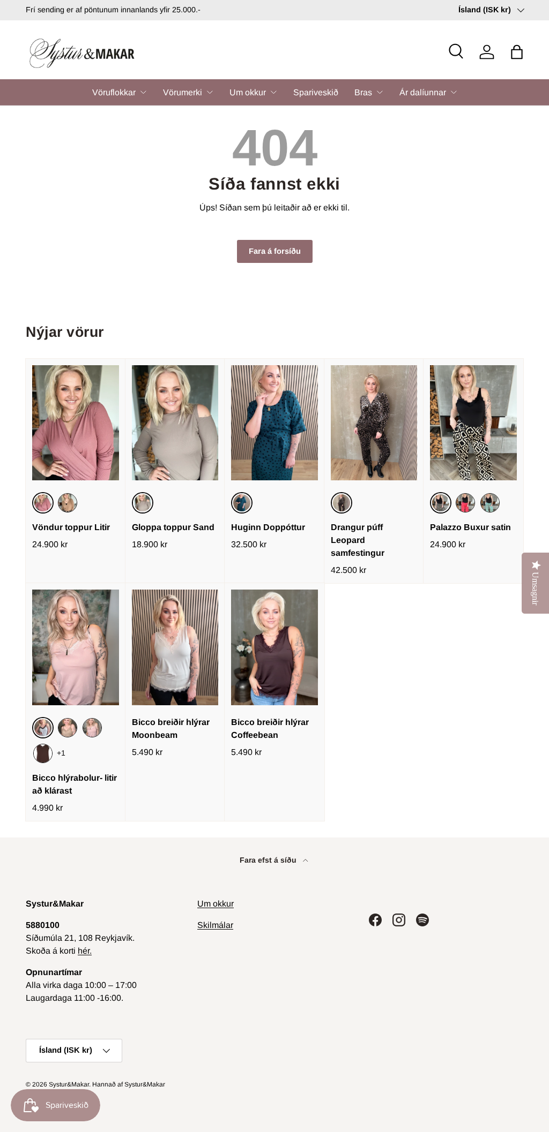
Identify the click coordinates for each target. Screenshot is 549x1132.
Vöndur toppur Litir (71, 527)
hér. (85, 950)
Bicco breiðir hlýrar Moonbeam (171, 728)
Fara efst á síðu (269, 860)
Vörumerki (182, 92)
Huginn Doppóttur (268, 527)
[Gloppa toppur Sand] (175, 422)
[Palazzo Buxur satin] (473, 422)
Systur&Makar (69, 1084)
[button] (517, 52)
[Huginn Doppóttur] (274, 422)
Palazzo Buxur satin (470, 527)
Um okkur (247, 92)
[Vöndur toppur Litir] (75, 422)
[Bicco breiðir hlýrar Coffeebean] (274, 647)
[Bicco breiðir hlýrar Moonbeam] (175, 647)
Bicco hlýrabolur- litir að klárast (74, 784)
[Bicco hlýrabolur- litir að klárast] (75, 647)
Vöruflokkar (114, 92)
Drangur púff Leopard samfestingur (357, 540)
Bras (363, 92)
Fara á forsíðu (275, 251)
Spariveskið (315, 92)
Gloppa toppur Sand (173, 527)
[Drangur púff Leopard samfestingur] (374, 422)
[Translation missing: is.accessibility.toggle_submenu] (143, 92)
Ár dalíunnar (422, 92)
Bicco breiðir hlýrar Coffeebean (270, 728)
